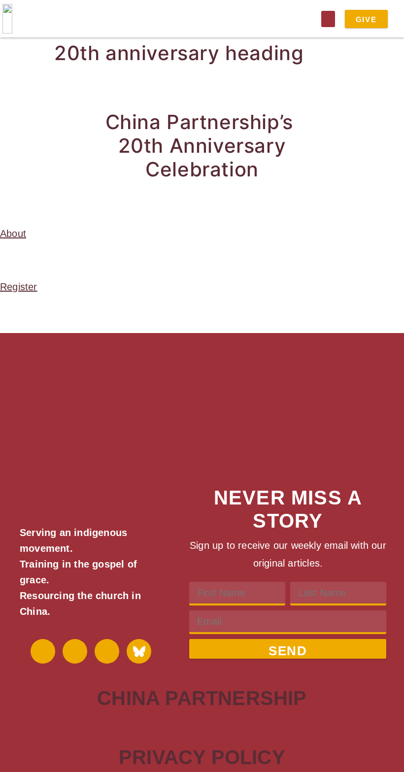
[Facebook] (43, 651)
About (13, 233)
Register (18, 286)
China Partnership (201, 698)
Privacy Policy (202, 757)
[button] (328, 19)
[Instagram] (107, 651)
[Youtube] (75, 651)
